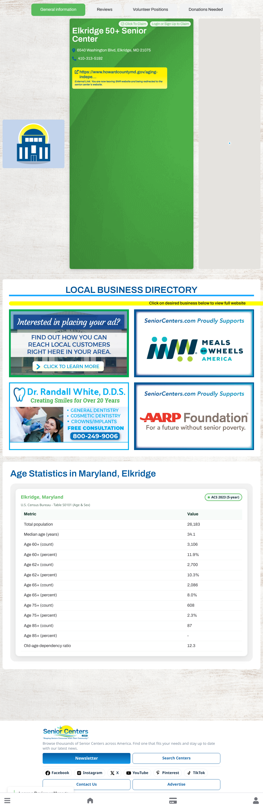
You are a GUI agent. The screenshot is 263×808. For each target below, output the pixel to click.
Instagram (92, 772)
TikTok (199, 772)
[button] (7, 800)
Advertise (176, 784)
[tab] (58, 10)
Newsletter (86, 758)
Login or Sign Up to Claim (170, 24)
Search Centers (176, 758)
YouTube (140, 772)
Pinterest (170, 772)
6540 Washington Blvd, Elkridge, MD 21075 (114, 50)
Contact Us (86, 784)
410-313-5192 (90, 59)
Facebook (60, 772)
